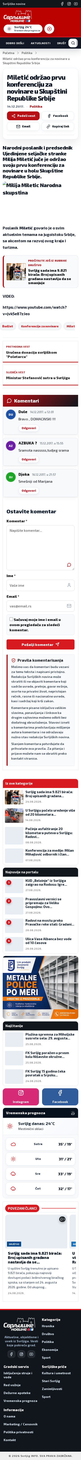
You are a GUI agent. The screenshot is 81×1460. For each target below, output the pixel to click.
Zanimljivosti (52, 1389)
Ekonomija (50, 1349)
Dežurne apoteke (17, 1393)
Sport (46, 1357)
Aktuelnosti (40, 43)
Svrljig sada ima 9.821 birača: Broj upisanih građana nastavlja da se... (35, 1257)
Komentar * (17, 521)
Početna (8, 53)
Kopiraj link (60, 126)
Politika (27, 53)
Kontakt (10, 1440)
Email (26, 126)
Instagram (21, 1102)
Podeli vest (26, 116)
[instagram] (21, 1354)
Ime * (11, 575)
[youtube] (31, 1354)
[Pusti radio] (49, 29)
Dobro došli (15, 43)
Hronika (48, 1326)
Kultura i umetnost (56, 1373)
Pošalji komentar (37, 644)
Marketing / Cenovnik (21, 1424)
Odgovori (29, 428)
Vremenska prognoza (20, 1401)
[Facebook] (62, 3)
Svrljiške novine (14, 4)
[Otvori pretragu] (73, 43)
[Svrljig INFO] (18, 16)
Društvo (63, 43)
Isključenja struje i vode (18, 1375)
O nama (9, 1416)
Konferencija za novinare (39, 326)
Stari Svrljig (51, 1381)
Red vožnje (12, 1385)
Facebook (60, 116)
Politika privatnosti (18, 1432)
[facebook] (11, 1354)
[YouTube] (75, 3)
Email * (13, 596)
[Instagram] (69, 3)
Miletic (72, 326)
